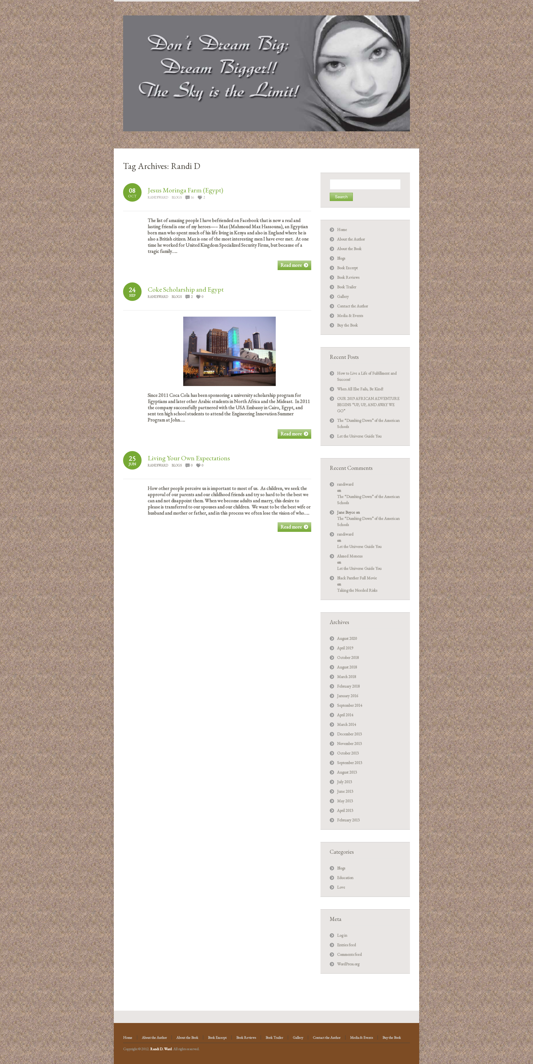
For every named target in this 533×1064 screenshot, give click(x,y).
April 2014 (345, 714)
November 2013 (349, 743)
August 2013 (347, 772)
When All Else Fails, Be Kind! (360, 389)
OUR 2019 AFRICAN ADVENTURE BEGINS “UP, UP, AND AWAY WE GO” (368, 404)
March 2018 (346, 676)
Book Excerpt (347, 267)
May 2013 (345, 800)
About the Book (349, 248)
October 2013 (348, 753)
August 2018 (347, 667)
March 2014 (346, 724)
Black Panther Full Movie (357, 578)
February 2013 (348, 820)
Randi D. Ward (161, 1048)
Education (345, 877)
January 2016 (347, 695)
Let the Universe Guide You (359, 436)
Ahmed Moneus (349, 556)
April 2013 (345, 810)
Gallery (343, 296)
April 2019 (345, 648)
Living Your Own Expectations (189, 458)
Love (341, 887)
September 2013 (349, 762)
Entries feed (346, 944)
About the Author (351, 239)
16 (192, 197)
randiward (158, 197)
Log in (342, 935)
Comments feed (349, 954)
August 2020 (347, 638)
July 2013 (344, 781)
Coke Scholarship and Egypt (186, 289)
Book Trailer (346, 287)
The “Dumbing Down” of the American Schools (368, 499)
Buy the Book (347, 325)
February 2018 (348, 686)
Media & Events (350, 315)
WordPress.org (348, 964)
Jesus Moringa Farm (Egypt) (185, 190)
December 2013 (349, 734)
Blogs (177, 197)
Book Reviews (348, 277)
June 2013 (345, 791)
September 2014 (349, 705)
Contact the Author (352, 306)
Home (342, 229)
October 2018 (348, 657)
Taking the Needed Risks (357, 590)
